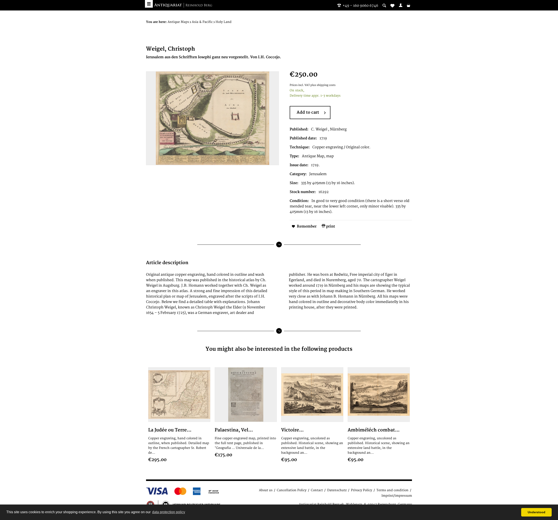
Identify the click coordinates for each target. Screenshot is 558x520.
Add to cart (308, 112)
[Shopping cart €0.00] (408, 5)
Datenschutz (337, 490)
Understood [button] (536, 512)
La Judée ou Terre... (169, 430)
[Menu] (149, 4)
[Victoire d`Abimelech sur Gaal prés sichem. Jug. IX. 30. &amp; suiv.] (312, 394)
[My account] (400, 5)
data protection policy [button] (168, 512)
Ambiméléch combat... (374, 430)
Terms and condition (392, 490)
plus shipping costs (322, 85)
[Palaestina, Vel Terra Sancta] (246, 394)
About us (265, 490)
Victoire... (292, 430)
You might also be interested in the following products (279, 349)
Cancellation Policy (291, 490)
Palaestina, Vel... (234, 430)
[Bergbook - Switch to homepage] (183, 5)
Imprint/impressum (396, 496)
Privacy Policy (361, 490)
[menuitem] (400, 5)
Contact (317, 490)
